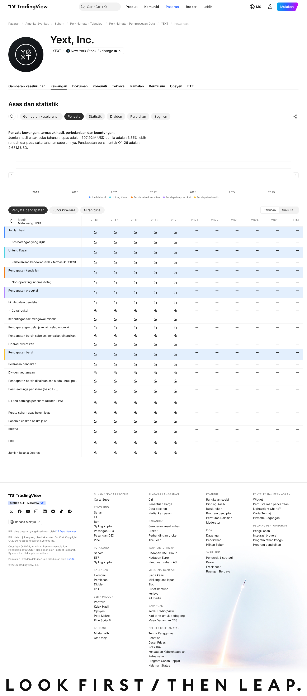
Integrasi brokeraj (265, 535)
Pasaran (172, 7)
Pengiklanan (261, 531)
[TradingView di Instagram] (36, 511)
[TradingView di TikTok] (61, 511)
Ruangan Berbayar (219, 571)
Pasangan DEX (104, 535)
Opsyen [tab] (176, 86)
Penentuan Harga (160, 504)
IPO (96, 589)
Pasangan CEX (104, 531)
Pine (97, 540)
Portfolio (99, 602)
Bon (96, 521)
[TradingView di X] (11, 511)
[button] (141, 7)
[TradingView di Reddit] (70, 511)
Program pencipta (218, 513)
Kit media (154, 598)
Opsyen (99, 611)
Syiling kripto (103, 526)
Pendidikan (213, 540)
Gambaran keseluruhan (164, 526)
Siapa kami (156, 575)
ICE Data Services (65, 531)
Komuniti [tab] (100, 86)
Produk (132, 7)
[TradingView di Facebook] (20, 511)
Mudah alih (101, 633)
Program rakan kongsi (268, 540)
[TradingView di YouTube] (28, 511)
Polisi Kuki (155, 647)
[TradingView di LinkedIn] (45, 511)
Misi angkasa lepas (161, 579)
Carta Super (102, 499)
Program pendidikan (267, 544)
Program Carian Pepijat (164, 661)
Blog (151, 584)
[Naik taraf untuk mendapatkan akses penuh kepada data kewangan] (95, 232)
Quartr (70, 559)
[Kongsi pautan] (295, 116)
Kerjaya (153, 593)
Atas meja (100, 638)
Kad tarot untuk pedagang (166, 615)
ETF (96, 517)
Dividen (99, 584)
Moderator (213, 522)
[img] (116, 51)
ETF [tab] (190, 86)
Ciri (150, 499)
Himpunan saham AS (162, 562)
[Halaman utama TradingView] (24, 495)
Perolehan (101, 579)
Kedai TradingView (161, 611)
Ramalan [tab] (137, 86)
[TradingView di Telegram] (53, 511)
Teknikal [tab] (118, 86)
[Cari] (11, 221)
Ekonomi (99, 575)
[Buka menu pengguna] (270, 7)
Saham (98, 512)
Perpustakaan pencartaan (271, 504)
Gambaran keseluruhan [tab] (27, 86)
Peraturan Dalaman (219, 518)
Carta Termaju (262, 513)
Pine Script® (102, 620)
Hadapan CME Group (162, 553)
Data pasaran (157, 508)
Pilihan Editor (215, 544)
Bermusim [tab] (157, 86)
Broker (191, 7)
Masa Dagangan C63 (163, 620)
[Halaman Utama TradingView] (28, 7)
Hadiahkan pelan (159, 513)
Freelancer (213, 567)
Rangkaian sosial (217, 499)
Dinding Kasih (215, 504)
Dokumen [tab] (80, 86)
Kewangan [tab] (59, 86)
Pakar (210, 562)
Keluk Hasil (101, 606)
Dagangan (213, 535)
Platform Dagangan (266, 518)
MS (258, 7)
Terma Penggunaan (161, 633)
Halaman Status (159, 665)
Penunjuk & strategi (219, 557)
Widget (258, 499)
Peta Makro (102, 615)
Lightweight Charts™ (267, 508)
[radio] (270, 210)
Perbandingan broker (163, 535)
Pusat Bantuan (158, 589)
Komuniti (151, 7)
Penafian (154, 638)
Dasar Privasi (157, 642)
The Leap (154, 540)
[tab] (41, 116)
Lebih (208, 7)
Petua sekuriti (157, 656)
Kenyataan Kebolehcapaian (166, 651)
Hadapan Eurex (159, 557)
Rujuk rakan (214, 508)
